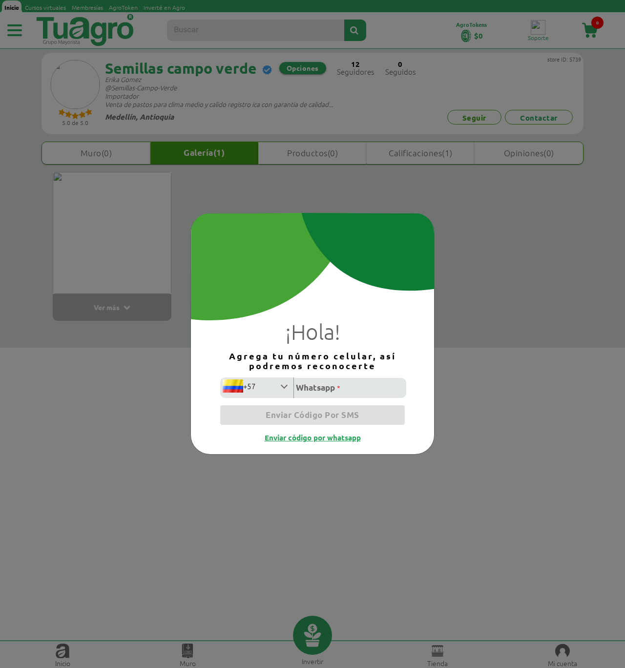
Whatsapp (318, 387)
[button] (256, 386)
